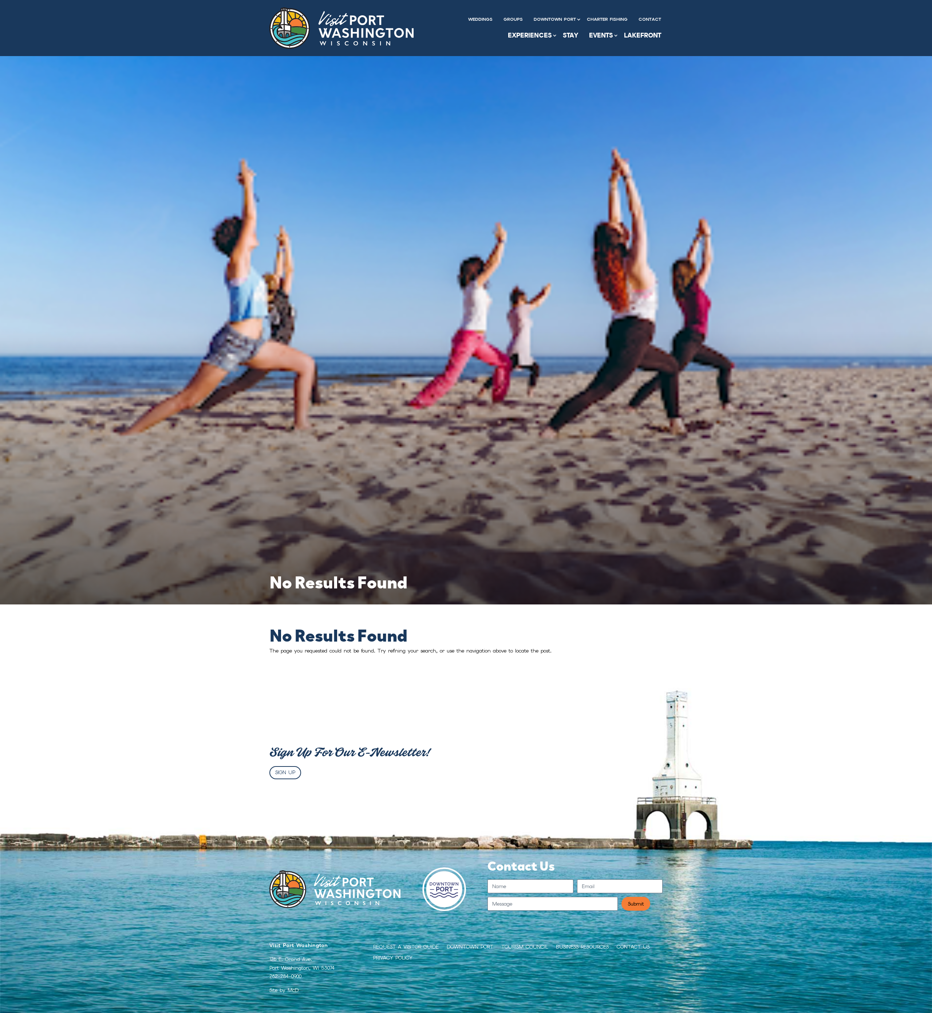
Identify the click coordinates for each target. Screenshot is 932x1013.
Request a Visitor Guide (406, 947)
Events (601, 35)
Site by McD (284, 990)
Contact (650, 19)
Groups (513, 19)
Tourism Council (524, 947)
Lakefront (642, 35)
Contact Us (633, 947)
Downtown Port (555, 19)
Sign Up (285, 772)
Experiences (530, 35)
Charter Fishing (607, 19)
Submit (636, 903)
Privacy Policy (392, 958)
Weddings (480, 19)
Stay (570, 35)
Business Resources (582, 947)
